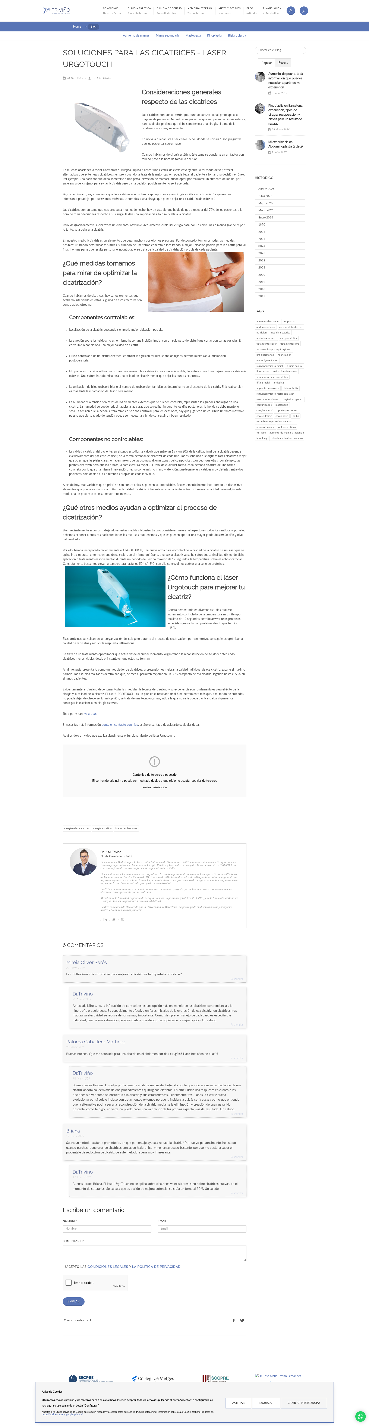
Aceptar (238, 1403)
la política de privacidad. (157, 1267)
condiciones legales (108, 1267)
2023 (261, 253)
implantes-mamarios (267, 388)
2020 (261, 275)
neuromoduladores (267, 399)
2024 (261, 239)
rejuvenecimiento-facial (269, 366)
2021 (261, 267)
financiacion (284, 355)
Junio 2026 (265, 196)
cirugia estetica (102, 828)
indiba (295, 416)
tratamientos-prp (289, 343)
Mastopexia (193, 35)
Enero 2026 (265, 217)
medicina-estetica (280, 332)
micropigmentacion (267, 360)
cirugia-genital (294, 366)
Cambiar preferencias (304, 1403)
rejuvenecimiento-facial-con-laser (275, 393)
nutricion (261, 332)
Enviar (73, 1301)
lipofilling (261, 438)
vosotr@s (90, 713)
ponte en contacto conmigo (120, 724)
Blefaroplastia (237, 35)
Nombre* (70, 1220)
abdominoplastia (265, 327)
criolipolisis (281, 416)
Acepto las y (124, 1267)
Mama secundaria (167, 35)
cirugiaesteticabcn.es (76, 828)
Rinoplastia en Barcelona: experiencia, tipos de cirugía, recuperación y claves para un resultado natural (285, 114)
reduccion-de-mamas (285, 371)
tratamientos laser (126, 828)
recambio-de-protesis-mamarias (274, 421)
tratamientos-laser (266, 343)
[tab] (266, 62)
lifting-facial (263, 382)
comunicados (264, 405)
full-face (261, 432)
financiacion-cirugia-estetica (272, 377)
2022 (261, 260)
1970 (261, 224)
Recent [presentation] (283, 62)
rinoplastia (288, 321)
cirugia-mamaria (265, 410)
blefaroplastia (290, 388)
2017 (261, 296)
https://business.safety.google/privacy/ (62, 1414)
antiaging (279, 382)
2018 (261, 289)
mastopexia (281, 405)
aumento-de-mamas (267, 321)
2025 (261, 232)
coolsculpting (264, 416)
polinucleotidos (287, 427)
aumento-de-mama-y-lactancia (286, 432)
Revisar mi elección (154, 787)
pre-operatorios (265, 355)
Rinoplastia (214, 35)
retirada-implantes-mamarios (287, 438)
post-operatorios (287, 410)
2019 (261, 282)
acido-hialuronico (266, 338)
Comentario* (73, 1241)
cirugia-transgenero (292, 399)
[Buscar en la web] (304, 10)
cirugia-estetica (288, 338)
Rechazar (266, 1403)
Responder (236, 979)
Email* (163, 1220)
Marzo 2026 (266, 210)
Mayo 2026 (265, 203)
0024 (261, 246)
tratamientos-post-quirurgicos (273, 349)
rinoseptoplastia (265, 427)
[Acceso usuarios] (291, 10)
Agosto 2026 (266, 189)
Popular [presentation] (267, 63)
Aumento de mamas (136, 35)
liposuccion (262, 371)
